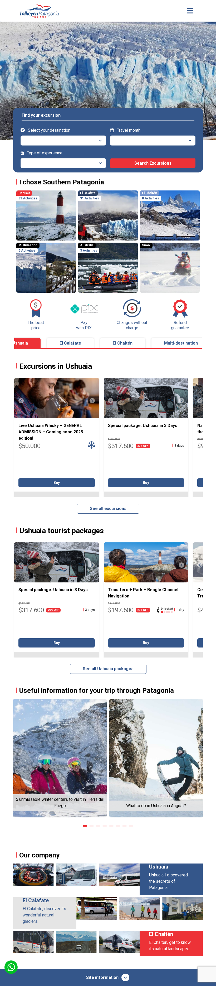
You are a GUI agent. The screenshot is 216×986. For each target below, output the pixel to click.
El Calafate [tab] (70, 343)
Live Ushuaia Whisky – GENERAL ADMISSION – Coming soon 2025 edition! (50, 432)
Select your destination (48, 130)
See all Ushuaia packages (108, 668)
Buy (56, 482)
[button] (85, 826)
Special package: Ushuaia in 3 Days (142, 425)
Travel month (128, 130)
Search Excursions (152, 162)
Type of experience (44, 152)
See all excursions (108, 508)
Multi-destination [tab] (181, 343)
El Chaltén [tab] (122, 343)
